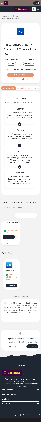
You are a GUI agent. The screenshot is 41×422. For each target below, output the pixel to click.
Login (14, 346)
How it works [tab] (8, 88)
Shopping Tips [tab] (24, 88)
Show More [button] (10, 241)
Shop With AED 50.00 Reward (20, 75)
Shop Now (11, 285)
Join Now (32, 346)
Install (37, 3)
